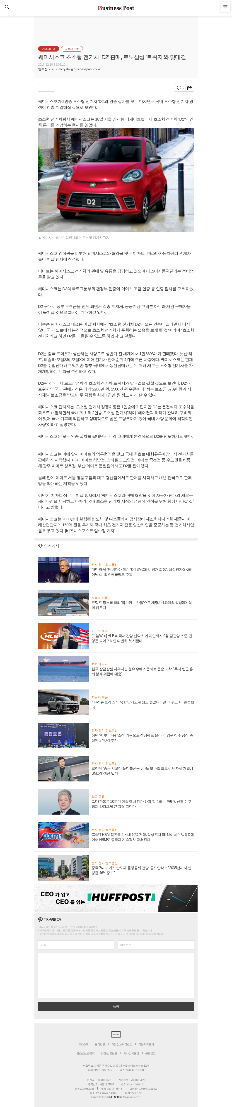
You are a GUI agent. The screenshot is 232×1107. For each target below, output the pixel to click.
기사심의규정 (131, 1053)
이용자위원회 (146, 1044)
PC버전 (116, 1034)
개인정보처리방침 (121, 1044)
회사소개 (83, 1044)
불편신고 (150, 1053)
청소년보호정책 (85, 1053)
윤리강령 (100, 1044)
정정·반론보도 (109, 1053)
